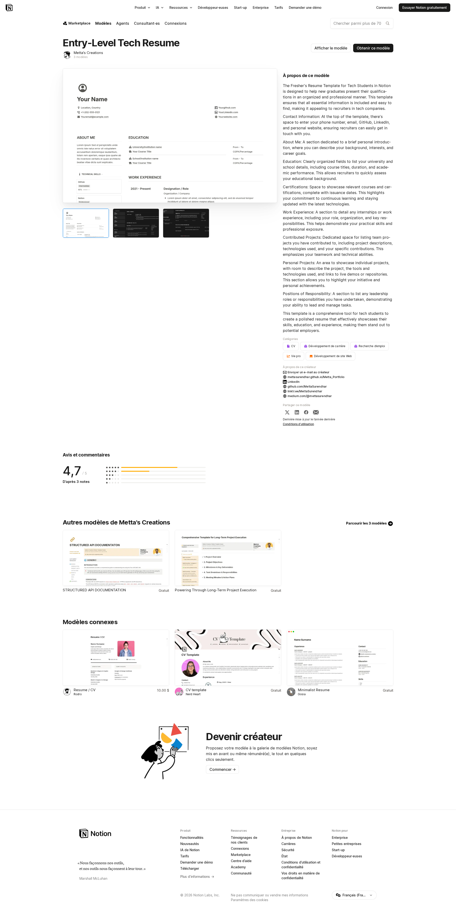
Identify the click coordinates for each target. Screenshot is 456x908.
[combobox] (361, 23)
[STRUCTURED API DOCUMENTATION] (116, 558)
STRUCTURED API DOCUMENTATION (94, 590)
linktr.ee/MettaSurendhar (305, 391)
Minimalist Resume (314, 690)
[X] (287, 412)
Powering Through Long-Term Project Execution (215, 590)
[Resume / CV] (116, 657)
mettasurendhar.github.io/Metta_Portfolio (316, 377)
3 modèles (81, 57)
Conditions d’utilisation (298, 424)
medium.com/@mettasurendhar (310, 396)
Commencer (222, 769)
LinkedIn (293, 382)
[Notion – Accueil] (10, 8)
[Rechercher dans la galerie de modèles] (387, 23)
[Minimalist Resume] (340, 657)
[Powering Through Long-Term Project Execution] (228, 558)
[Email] (315, 412)
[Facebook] (306, 412)
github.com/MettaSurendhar (307, 386)
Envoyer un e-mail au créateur (309, 372)
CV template (196, 690)
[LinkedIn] (297, 412)
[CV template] (228, 657)
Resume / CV (84, 690)
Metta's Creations (88, 52)
